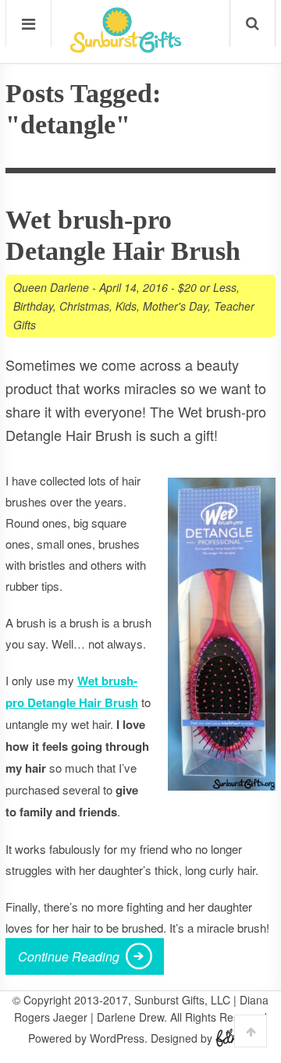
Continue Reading (68, 956)
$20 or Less (207, 287)
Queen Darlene (51, 287)
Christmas (84, 306)
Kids (126, 306)
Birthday (33, 306)
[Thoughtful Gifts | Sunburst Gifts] (125, 47)
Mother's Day (175, 306)
